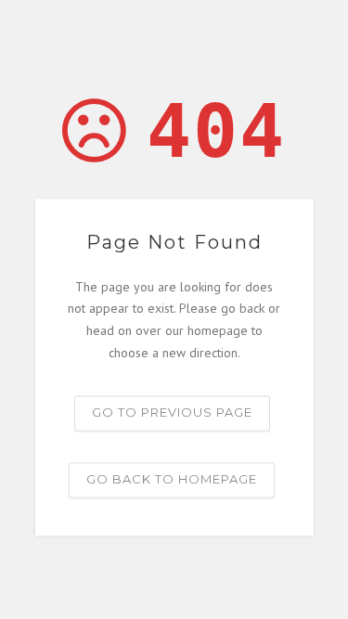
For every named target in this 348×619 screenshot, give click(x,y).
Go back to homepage (171, 478)
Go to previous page (172, 412)
